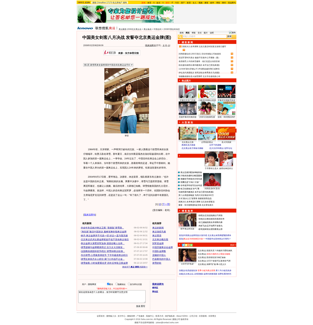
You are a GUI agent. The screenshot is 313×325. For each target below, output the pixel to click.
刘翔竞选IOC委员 (212, 188)
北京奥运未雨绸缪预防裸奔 (219, 235)
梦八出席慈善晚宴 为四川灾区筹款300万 (196, 195)
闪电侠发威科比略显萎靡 (191, 175)
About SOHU (182, 316)
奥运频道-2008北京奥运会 (130, 29)
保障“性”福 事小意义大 (216, 264)
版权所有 (184, 319)
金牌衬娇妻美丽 (210, 274)
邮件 (212, 3)
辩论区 (155, 291)
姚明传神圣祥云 (226, 168)
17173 (109, 2)
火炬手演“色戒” (187, 264)
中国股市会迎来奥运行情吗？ (218, 239)
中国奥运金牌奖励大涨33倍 (195, 235)
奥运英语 (156, 235)
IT (172, 3)
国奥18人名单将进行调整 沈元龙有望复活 (197, 202)
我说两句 (232, 3)
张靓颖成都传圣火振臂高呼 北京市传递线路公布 (199, 76)
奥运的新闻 (158, 227)
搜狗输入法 (111, 316)
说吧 (212, 33)
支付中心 (122, 316)
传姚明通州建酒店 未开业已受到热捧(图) (196, 192)
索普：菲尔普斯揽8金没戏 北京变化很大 (196, 205)
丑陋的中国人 (159, 255)
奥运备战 (147, 29)
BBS (224, 3)
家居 (189, 3)
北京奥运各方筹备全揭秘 (192, 148)
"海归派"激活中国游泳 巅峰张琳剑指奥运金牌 (104, 231)
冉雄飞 (201, 226)
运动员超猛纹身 (190, 270)
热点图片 (186, 80)
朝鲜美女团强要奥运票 (213, 229)
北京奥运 (202, 250)
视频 (200, 3)
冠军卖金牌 (158, 243)
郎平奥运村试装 (187, 229)
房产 (183, 3)
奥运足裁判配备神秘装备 (191, 172)
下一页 (166, 204)
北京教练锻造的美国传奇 (213, 219)
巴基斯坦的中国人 (161, 259)
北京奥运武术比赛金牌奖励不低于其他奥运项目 (105, 239)
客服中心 (150, 316)
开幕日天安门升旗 (187, 100)
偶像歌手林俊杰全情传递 (191, 179)
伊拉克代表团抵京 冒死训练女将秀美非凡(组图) (199, 72)
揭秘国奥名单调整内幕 (213, 222)
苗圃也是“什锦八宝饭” (189, 182)
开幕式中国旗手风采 (226, 100)
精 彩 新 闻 (187, 42)
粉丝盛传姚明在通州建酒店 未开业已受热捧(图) (199, 65)
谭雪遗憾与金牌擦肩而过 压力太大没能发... (103, 247)
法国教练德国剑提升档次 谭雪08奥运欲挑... (103, 251)
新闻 (182, 33)
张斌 (200, 219)
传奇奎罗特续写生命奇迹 (191, 185)
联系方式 (159, 316)
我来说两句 (150, 45)
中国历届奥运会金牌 (162, 247)
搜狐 (94, 2)
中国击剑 (157, 29)
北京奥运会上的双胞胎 (193, 274)
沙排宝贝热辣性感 (207, 117)
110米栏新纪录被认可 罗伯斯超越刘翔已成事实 (199, 69)
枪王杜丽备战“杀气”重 (189, 189)
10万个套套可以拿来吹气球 (219, 261)
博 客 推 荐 (187, 211)
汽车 (177, 3)
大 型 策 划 (187, 122)
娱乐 (158, 3)
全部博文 (212, 316)
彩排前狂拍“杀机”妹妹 (216, 257)
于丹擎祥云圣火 (211, 168)
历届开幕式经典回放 (187, 117)
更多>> (233, 245)
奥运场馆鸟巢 (159, 231)
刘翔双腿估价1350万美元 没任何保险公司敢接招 (200, 54)
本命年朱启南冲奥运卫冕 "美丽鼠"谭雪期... (102, 227)
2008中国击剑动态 (172, 29)
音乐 (200, 33)
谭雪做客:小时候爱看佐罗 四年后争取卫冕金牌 (104, 263)
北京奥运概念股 (160, 239)
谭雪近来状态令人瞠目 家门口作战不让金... (103, 259)
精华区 (155, 287)
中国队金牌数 (159, 251)
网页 (188, 33)
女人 (195, 3)
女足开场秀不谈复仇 (214, 226)
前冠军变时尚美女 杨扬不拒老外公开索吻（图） (199, 57)
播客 (206, 3)
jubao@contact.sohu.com (167, 322)
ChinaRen (101, 2)
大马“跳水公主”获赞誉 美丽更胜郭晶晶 (195, 198)
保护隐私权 (170, 316)
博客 (218, 3)
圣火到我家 (226, 142)
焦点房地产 (117, 2)
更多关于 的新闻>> (135, 267)
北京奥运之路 (188, 142)
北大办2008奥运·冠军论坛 (220, 148)
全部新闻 (203, 316)
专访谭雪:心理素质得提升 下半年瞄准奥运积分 (104, 255)
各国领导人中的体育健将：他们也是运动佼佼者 (199, 61)
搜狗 (125, 2)
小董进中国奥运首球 (207, 100)
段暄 (200, 215)
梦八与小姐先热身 (223, 270)
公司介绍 (193, 316)
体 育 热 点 (208, 171)
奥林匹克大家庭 (188, 145)
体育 (149, 3)
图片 (206, 33)
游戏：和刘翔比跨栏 (226, 117)
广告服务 (140, 316)
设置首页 (101, 316)
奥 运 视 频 (187, 151)
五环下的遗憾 (215, 145)
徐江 (200, 222)
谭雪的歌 (156, 263)
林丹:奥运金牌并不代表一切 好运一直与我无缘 (104, 235)
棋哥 (200, 229)
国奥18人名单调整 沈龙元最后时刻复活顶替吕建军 (204, 46)
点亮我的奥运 (207, 142)
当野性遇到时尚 (224, 274)
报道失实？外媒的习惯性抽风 (219, 250)
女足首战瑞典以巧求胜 (213, 215)
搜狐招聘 (131, 316)
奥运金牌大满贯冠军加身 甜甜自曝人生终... (103, 243)
